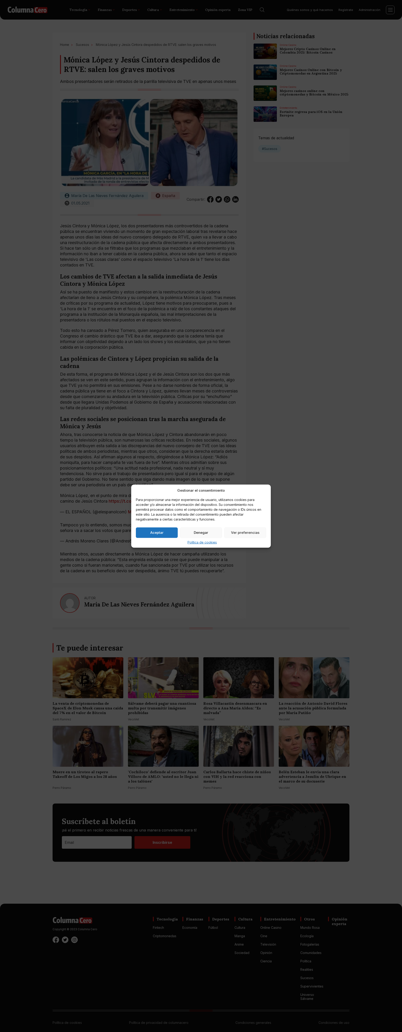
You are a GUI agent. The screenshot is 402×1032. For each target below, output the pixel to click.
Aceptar (157, 532)
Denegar (201, 532)
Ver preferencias (245, 532)
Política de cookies (202, 542)
